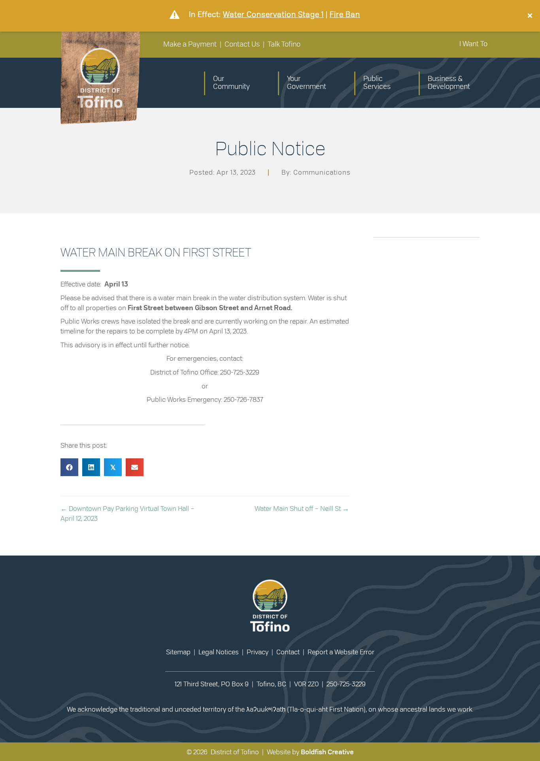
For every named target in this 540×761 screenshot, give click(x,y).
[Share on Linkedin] (91, 467)
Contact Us (242, 44)
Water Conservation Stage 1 (273, 14)
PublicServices (377, 82)
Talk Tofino (284, 44)
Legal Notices (218, 652)
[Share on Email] (134, 467)
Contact (288, 652)
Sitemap (178, 652)
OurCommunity (231, 82)
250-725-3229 (346, 684)
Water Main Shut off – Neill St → (302, 508)
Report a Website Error (341, 652)
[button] (531, 16)
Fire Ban (345, 14)
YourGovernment (306, 82)
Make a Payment (190, 44)
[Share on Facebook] (69, 467)
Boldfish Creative (327, 752)
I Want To (473, 44)
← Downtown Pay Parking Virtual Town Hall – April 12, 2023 (127, 513)
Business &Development (449, 82)
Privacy (257, 652)
